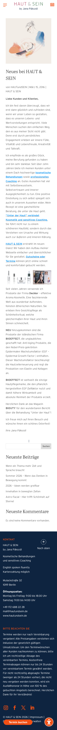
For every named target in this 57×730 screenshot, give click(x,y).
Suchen (46, 446)
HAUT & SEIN (13, 91)
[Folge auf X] (23, 708)
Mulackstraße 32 (12, 580)
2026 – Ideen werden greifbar (22, 485)
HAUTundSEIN (19, 87)
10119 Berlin (9, 584)
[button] (49, 722)
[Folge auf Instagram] (6, 708)
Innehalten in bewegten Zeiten (23, 491)
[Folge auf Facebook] (15, 708)
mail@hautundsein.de (15, 611)
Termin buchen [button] (52, 4)
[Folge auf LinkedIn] (32, 708)
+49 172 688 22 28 (14, 607)
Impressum (36, 717)
